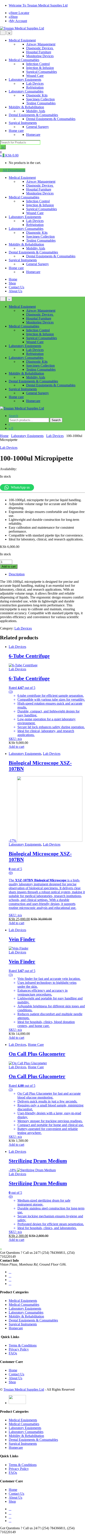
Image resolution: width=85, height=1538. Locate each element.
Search (13, 416)
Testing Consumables (41, 103)
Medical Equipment (22, 40)
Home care (16, 130)
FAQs (13, 1353)
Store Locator (19, 13)
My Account (18, 21)
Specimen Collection (40, 99)
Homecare (33, 134)
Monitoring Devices (40, 56)
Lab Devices (35, 83)
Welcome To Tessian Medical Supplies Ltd (38, 5)
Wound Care (35, 75)
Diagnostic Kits (37, 95)
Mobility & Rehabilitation (26, 107)
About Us (15, 291)
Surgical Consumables (41, 72)
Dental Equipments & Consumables (33, 115)
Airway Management (40, 44)
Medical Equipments (23, 1300)
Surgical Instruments (23, 123)
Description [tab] (17, 574)
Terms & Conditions (23, 1345)
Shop (14, 17)
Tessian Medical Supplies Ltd (23, 1389)
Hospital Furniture (38, 52)
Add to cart (9, 566)
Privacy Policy (19, 1349)
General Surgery (37, 127)
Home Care (36, 1044)
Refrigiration (35, 87)
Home (13, 279)
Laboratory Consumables (26, 91)
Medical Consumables (24, 60)
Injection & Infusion (40, 68)
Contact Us (16, 287)
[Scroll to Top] (1, 1536)
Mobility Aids (35, 111)
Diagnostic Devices (40, 48)
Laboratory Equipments (25, 79)
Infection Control (38, 64)
